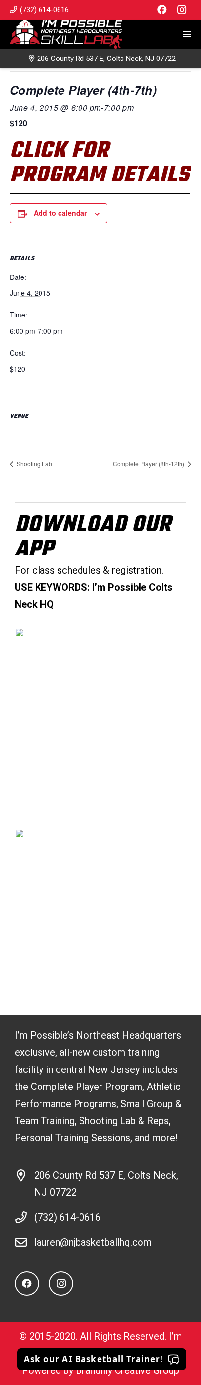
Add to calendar (60, 213)
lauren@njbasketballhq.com (93, 1242)
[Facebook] (162, 10)
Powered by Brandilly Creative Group (100, 1370)
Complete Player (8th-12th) (149, 463)
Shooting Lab (33, 463)
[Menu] (187, 34)
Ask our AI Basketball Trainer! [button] (93, 1359)
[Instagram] (181, 10)
